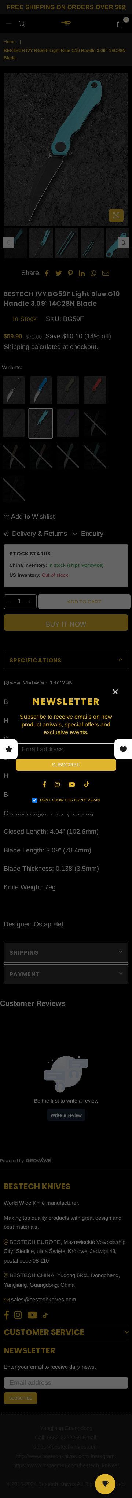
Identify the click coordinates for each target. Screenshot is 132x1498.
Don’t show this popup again (70, 800)
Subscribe (66, 764)
